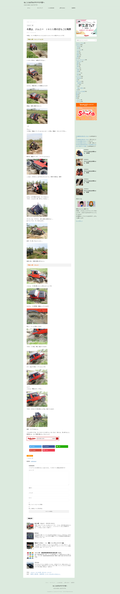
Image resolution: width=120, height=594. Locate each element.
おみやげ (79, 46)
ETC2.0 (36, 533)
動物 (77, 94)
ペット (77, 84)
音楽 (78, 66)
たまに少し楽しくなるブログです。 (60, 588)
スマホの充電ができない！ (82, 141)
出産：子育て (80, 88)
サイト (30, 497)
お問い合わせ (62, 7)
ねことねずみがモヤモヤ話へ (34, 2)
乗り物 (77, 93)
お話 (77, 58)
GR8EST (79, 83)
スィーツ (79, 73)
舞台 (78, 64)
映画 (78, 63)
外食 (78, 74)
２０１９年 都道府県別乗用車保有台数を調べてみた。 (48, 552)
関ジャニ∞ (79, 81)
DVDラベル (79, 61)
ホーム (28, 7)
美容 (77, 96)
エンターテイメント (80, 59)
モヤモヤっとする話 (80, 91)
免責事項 (73, 7)
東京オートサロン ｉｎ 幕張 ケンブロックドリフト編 (49, 543)
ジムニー (30, 458)
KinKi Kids (79, 78)
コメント (31, 470)
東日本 (78, 54)
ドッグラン (79, 49)
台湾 (78, 53)
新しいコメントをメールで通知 (35, 504)
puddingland (33, 461)
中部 (78, 51)
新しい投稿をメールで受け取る (35, 508)
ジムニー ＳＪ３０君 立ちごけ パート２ (40, 572)
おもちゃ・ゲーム (80, 43)
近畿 (78, 56)
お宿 (78, 48)
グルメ (77, 68)
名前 (30, 487)
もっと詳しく (79, 221)
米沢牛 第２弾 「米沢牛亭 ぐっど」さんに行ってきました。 (45, 574)
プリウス (37, 562)
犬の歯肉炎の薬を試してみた (82, 136)
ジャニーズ (78, 76)
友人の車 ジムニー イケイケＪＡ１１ (45, 523)
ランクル (79, 101)
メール (31, 492)
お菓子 (78, 69)
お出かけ (78, 44)
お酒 (78, 71)
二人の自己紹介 (51, 7)
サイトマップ (40, 7)
